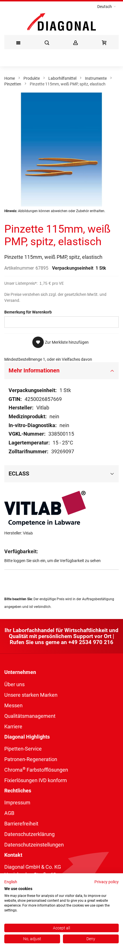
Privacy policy (106, 882)
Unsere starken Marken (30, 695)
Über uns (14, 684)
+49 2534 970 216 (90, 642)
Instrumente (96, 78)
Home (9, 78)
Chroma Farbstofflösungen (36, 770)
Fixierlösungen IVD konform (35, 780)
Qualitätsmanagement (29, 716)
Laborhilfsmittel (62, 78)
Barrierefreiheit (21, 824)
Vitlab (28, 533)
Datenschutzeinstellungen (34, 845)
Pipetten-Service (23, 749)
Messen (13, 705)
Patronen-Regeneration (30, 759)
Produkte (31, 78)
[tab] (61, 370)
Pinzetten (12, 84)
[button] (106, 6)
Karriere (13, 726)
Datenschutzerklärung (29, 834)
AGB (9, 813)
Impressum (17, 803)
